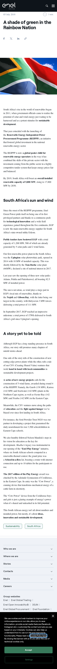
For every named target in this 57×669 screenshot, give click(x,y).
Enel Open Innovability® (16, 604)
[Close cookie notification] (53, 616)
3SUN (35, 604)
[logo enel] (8, 6)
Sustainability (13, 526)
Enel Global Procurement (16, 609)
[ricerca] (47, 6)
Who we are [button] (9, 548)
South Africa (33, 526)
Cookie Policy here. (38, 636)
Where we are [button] (10, 556)
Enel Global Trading (21, 600)
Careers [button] (7, 586)
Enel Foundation (41, 609)
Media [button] (6, 578)
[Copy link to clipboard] (25, 38)
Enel (5, 600)
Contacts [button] (8, 571)
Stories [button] (7, 563)
